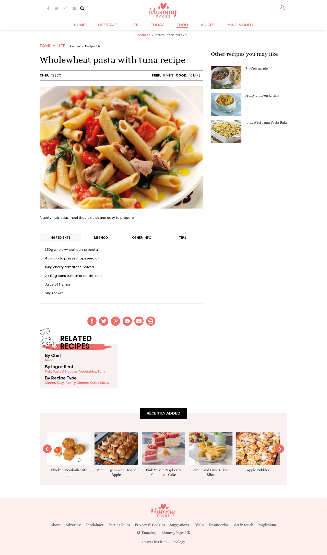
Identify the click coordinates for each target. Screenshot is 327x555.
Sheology (177, 542)
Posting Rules (119, 525)
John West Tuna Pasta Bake (266, 122)
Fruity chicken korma (262, 95)
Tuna (101, 371)
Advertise (73, 525)
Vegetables (87, 371)
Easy (60, 383)
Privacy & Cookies (150, 525)
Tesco (56, 75)
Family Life (53, 45)
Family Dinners (77, 383)
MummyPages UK (176, 533)
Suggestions (179, 525)
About (56, 525)
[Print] (150, 321)
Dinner (50, 383)
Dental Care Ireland (170, 35)
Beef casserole (256, 69)
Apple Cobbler (258, 470)
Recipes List (93, 46)
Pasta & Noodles (65, 371)
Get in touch (243, 525)
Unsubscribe (219, 525)
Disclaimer (94, 525)
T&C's (199, 525)
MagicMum (267, 525)
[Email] (139, 321)
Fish (48, 371)
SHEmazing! (147, 533)
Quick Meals (99, 383)
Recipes (74, 46)
